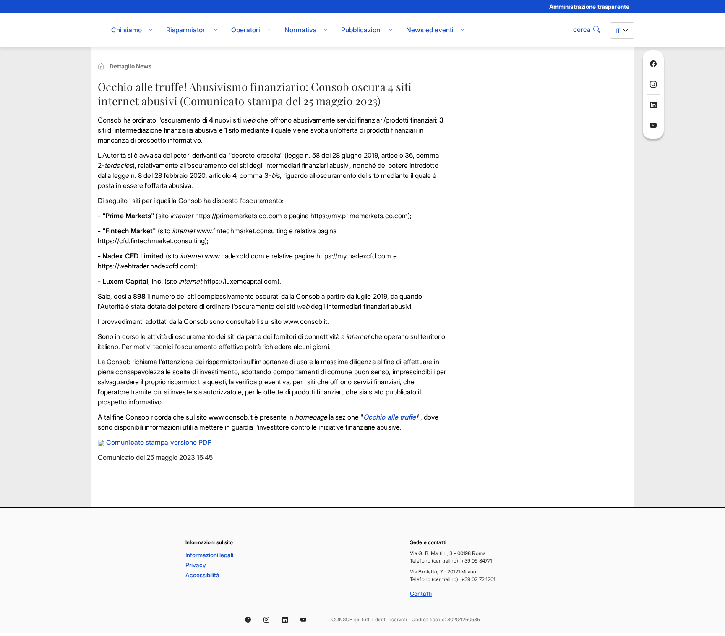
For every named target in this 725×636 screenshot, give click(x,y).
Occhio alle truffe (389, 417)
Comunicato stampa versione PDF (158, 442)
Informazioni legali (209, 554)
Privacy (195, 564)
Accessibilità (202, 575)
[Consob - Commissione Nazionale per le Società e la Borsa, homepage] (95, 30)
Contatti (421, 593)
